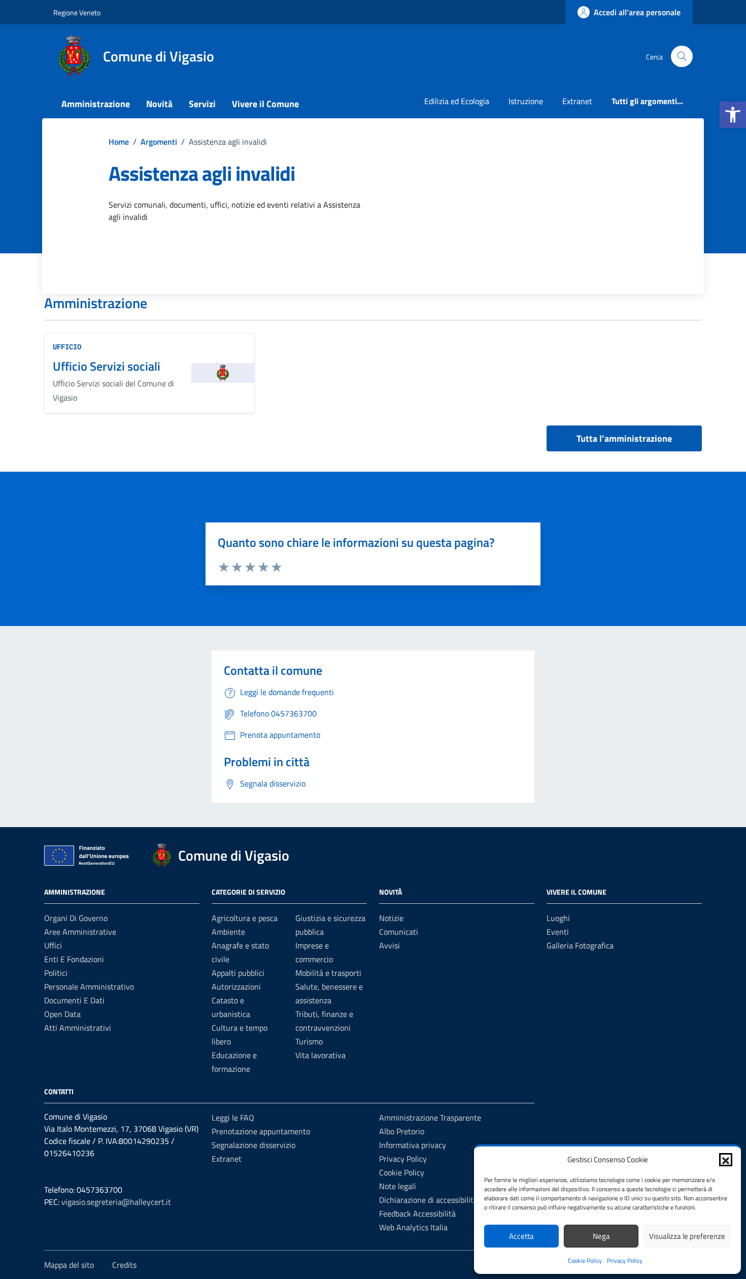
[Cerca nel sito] (682, 57)
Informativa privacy (412, 1145)
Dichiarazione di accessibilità (428, 1200)
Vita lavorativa (320, 1055)
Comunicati (398, 932)
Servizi (202, 104)
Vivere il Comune (265, 104)
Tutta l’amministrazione (624, 438)
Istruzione (525, 101)
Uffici (53, 945)
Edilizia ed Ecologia (456, 101)
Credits (124, 1265)
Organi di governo (76, 918)
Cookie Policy (585, 1260)
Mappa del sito (69, 1265)
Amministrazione (95, 104)
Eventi (558, 932)
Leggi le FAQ (233, 1117)
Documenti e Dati (74, 1000)
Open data (62, 1014)
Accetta (521, 1236)
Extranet (577, 101)
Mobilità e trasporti (328, 973)
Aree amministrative (80, 932)
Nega (601, 1236)
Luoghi (558, 918)
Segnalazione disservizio (253, 1145)
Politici (55, 973)
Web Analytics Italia (413, 1227)
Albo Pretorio (401, 1131)
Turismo (309, 1041)
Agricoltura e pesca (245, 918)
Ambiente (228, 932)
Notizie (391, 918)
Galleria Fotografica (580, 945)
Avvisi (389, 945)
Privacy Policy (624, 1260)
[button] (733, 115)
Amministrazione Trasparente (430, 1117)
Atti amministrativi (77, 1028)
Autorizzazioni (236, 986)
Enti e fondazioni (74, 959)
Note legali (397, 1186)
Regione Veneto (76, 12)
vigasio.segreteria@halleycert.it (116, 1202)
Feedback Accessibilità (417, 1213)
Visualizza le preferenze (687, 1236)
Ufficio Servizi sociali (106, 366)
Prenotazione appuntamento (261, 1131)
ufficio (67, 346)
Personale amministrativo (89, 986)
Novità (159, 104)
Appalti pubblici (238, 973)
